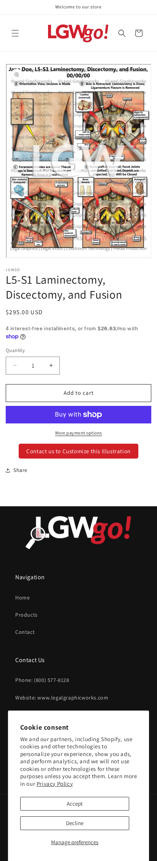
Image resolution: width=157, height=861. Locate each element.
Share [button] (20, 470)
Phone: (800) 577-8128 (42, 680)
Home (22, 597)
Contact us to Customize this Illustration (78, 451)
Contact (25, 631)
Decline (74, 823)
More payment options (78, 433)
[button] (15, 33)
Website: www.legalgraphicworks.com (61, 697)
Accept (75, 803)
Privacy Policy (55, 783)
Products (26, 614)
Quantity (15, 350)
